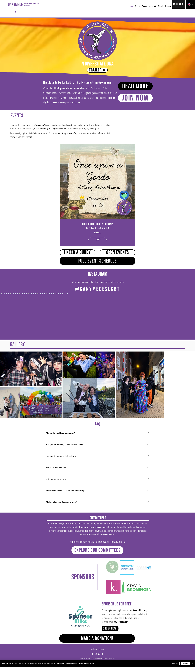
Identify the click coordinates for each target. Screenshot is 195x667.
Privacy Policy (89, 663)
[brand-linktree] (102, 654)
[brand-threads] (99, 654)
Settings (175, 663)
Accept (185, 663)
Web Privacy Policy (109, 658)
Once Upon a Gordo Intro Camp (97, 224)
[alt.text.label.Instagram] (96, 654)
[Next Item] (191, 384)
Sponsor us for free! (84, 658)
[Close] (192, 663)
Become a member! (97, 658)
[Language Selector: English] (190, 4)
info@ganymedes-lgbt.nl (97, 649)
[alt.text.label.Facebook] (92, 654)
